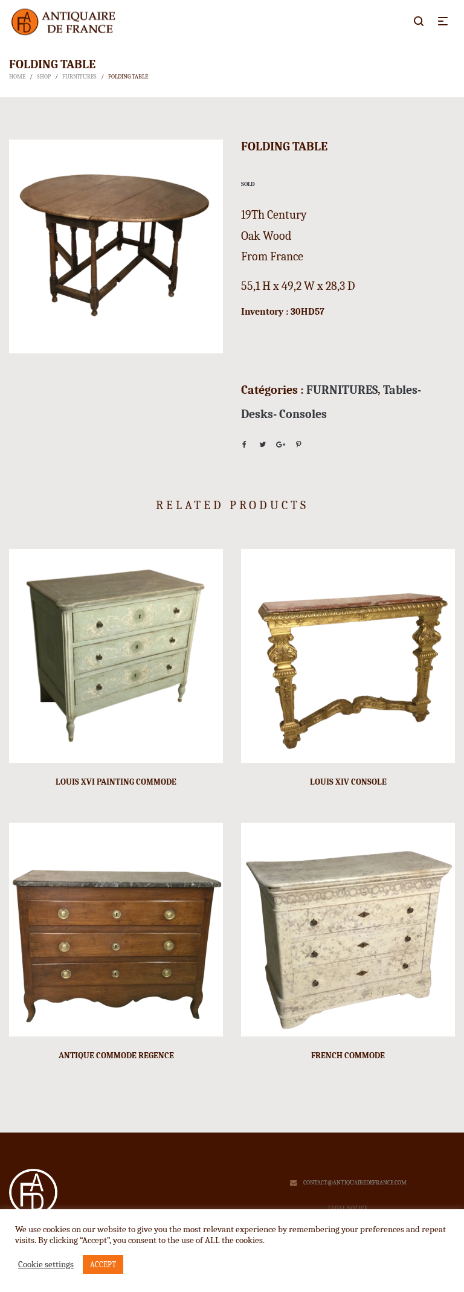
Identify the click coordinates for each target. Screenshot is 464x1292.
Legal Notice (348, 1208)
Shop (44, 76)
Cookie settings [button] (46, 1264)
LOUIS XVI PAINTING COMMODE (116, 782)
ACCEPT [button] (103, 1264)
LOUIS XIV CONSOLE (348, 782)
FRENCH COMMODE (348, 1055)
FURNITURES (79, 76)
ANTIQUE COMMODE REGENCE (116, 1055)
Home (17, 76)
